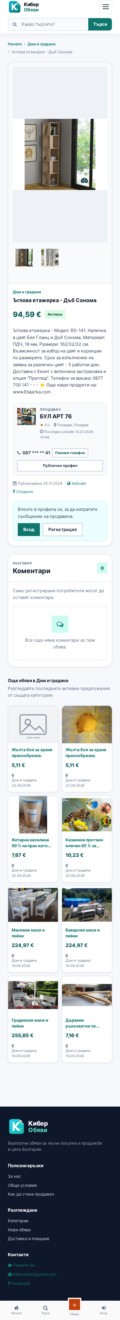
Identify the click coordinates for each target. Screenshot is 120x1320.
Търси (100, 24)
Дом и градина (41, 44)
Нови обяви (19, 1229)
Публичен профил (60, 465)
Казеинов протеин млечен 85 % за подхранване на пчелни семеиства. (85, 842)
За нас (14, 1176)
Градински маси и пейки (30, 1023)
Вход (28, 529)
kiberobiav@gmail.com (34, 1274)
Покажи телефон (70, 453)
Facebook (20, 1283)
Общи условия (22, 1185)
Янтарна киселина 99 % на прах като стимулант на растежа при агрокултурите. (30, 842)
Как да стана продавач (31, 1193)
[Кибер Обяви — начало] (26, 7)
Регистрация (62, 529)
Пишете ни (23, 1265)
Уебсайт (78, 483)
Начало (15, 44)
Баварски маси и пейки (83, 932)
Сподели (24, 491)
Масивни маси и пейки (28, 932)
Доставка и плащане (28, 1238)
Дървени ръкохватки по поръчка (81, 1023)
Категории (18, 1220)
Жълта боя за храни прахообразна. (32, 752)
